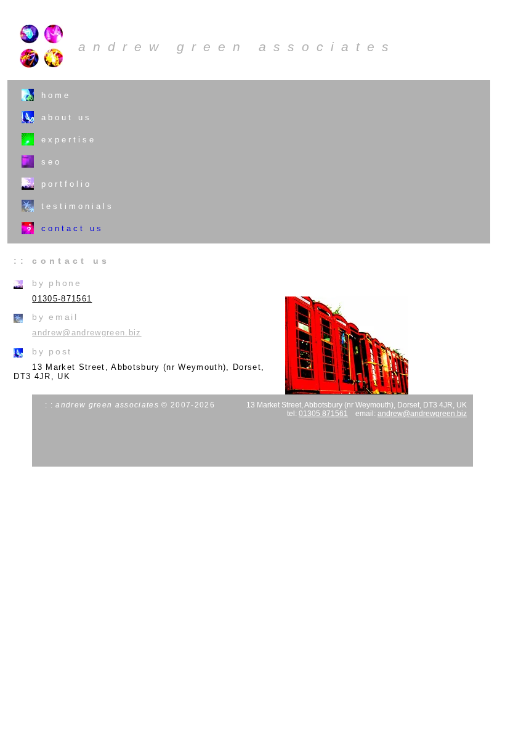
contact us (72, 228)
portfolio (66, 184)
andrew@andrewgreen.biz (86, 332)
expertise (68, 139)
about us (66, 117)
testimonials (77, 206)
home (56, 95)
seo (51, 161)
